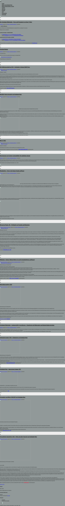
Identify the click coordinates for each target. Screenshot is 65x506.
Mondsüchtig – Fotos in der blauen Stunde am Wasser (12, 171)
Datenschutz (4, 13)
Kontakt (3, 10)
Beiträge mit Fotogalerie (7, 227)
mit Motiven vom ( (13, 35)
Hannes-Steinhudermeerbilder (11, 24)
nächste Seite (2, 484)
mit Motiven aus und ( (14, 40)
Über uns (3, 9)
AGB (3, 11)
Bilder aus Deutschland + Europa (8, 6)
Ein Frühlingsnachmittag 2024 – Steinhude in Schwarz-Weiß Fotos (15, 67)
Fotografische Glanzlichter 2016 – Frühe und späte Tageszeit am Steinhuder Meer (18, 437)
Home (3, 3)
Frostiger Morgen (4, 49)
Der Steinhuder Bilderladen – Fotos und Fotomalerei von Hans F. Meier (16, 22)
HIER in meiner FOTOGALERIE (14, 278)
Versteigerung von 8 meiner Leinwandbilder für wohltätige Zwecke (15, 156)
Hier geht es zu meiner (5, 318)
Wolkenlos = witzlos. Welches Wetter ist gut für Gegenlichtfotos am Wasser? (17, 259)
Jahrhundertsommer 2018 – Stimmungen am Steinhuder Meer (14, 337)
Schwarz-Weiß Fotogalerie (10, 88)
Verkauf (3, 7)
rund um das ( (11, 34)
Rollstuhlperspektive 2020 (6, 284)
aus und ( (11, 39)
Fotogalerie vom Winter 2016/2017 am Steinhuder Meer (12, 397)
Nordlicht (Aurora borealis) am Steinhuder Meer (11, 94)
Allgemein (1, 24)
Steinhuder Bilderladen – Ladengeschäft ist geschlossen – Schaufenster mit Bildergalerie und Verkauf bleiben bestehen (27, 325)
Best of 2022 (3, 140)
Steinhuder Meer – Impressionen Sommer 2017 (10, 369)
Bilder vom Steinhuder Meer (7, 5)
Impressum (4, 14)
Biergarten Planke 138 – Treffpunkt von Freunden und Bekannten (15, 225)
